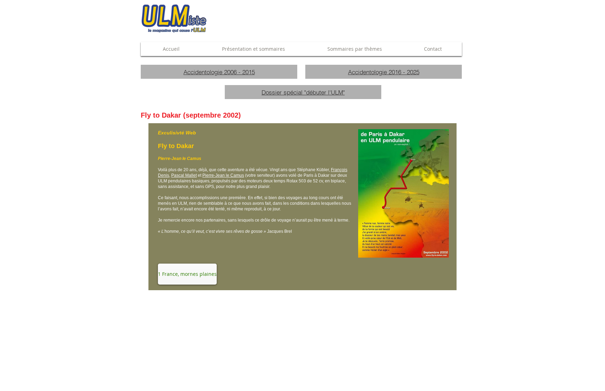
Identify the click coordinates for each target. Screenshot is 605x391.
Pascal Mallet (184, 175)
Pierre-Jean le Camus (223, 175)
